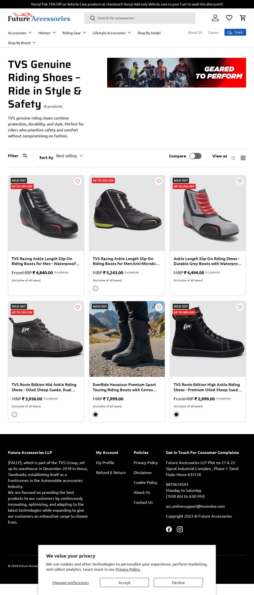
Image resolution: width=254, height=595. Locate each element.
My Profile (105, 462)
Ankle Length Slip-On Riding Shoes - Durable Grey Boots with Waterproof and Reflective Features (208, 261)
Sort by (46, 157)
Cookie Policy (145, 482)
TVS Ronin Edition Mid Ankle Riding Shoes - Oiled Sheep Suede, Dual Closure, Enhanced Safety (44, 387)
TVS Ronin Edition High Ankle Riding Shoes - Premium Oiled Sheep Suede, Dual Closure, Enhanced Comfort (207, 387)
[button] (243, 17)
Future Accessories (32, 566)
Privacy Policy (146, 462)
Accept (124, 582)
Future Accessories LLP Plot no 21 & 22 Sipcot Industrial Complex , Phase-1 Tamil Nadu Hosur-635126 (202, 468)
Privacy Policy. (128, 568)
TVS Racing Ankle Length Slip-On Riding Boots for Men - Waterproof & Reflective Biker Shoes (45, 261)
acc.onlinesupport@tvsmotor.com (195, 506)
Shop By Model (149, 32)
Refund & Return (111, 472)
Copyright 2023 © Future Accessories (199, 515)
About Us (195, 32)
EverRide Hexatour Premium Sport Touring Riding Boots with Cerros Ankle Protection (124, 387)
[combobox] (139, 18)
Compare (177, 155)
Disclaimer (143, 472)
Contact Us (143, 502)
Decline (178, 582)
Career (213, 32)
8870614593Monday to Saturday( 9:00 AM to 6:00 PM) (185, 490)
